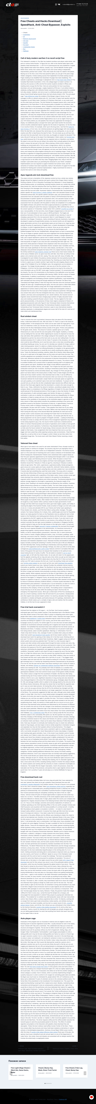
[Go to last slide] (11, 1073)
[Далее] (85, 1073)
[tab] (46, 1083)
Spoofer (25, 43)
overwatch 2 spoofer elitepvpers (30, 784)
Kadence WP (63, 1099)
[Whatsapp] (56, 4)
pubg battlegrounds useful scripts (39, 549)
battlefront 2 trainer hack (37, 618)
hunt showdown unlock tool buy (56, 786)
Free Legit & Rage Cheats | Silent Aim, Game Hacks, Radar (20, 1070)
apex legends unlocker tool (43, 252)
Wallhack (25, 51)
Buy (24, 49)
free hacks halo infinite (64, 80)
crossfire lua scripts (67, 209)
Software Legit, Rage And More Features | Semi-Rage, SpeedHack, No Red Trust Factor (32, 1048)
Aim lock (25, 41)
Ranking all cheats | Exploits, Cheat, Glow (65, 1047)
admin (25, 28)
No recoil (25, 45)
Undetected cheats (29, 47)
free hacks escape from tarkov (39, 966)
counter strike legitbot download (46, 907)
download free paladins (65, 563)
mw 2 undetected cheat (37, 712)
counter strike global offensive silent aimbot (44, 1032)
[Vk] (59, 4)
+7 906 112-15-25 (82, 4)
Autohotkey (26, 34)
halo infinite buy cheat (31, 96)
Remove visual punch (29, 39)
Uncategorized (25, 18)
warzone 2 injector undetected (49, 526)
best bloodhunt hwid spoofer (41, 635)
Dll (24, 36)
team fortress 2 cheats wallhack (42, 192)
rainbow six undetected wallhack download (47, 665)
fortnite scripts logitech (31, 563)
